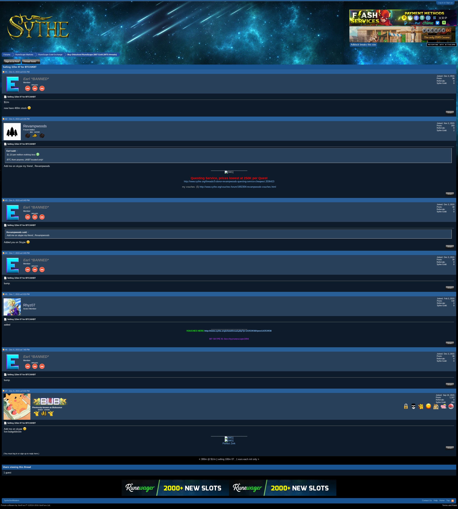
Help (436, 500)
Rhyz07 (29, 305)
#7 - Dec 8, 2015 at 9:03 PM (17, 391)
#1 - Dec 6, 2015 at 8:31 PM (17, 72)
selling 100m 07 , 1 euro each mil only (237, 459)
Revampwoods (35, 126)
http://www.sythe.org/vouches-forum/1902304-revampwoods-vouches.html (238, 186)
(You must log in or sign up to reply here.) (21, 453)
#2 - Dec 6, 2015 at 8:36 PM (17, 119)
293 (452, 125)
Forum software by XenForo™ (25, 505)
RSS (452, 501)
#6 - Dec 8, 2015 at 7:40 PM (17, 350)
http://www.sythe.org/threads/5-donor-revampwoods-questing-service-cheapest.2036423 (229, 181)
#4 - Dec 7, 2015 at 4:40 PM (17, 253)
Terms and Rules (449, 505)
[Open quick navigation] (454, 54)
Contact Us (427, 500)
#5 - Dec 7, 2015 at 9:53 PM (17, 294)
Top (448, 500)
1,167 (452, 397)
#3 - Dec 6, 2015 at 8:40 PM (17, 200)
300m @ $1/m (208, 459)
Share (449, 112)
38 (453, 78)
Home (442, 500)
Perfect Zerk (229, 443)
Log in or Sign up (445, 3)
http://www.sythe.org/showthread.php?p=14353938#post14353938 (238, 331)
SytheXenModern (11, 500)
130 (452, 301)
